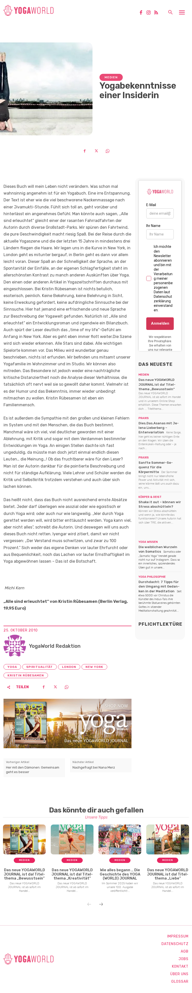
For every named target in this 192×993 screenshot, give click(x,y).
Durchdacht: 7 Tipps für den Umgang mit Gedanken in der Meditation (159, 586)
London (69, 667)
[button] (170, 13)
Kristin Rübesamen (26, 675)
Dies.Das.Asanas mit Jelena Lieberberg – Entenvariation (158, 427)
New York (94, 667)
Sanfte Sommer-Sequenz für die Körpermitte (155, 467)
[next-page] (101, 904)
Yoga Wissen (148, 542)
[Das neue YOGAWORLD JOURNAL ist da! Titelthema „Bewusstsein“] (24, 840)
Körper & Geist (150, 497)
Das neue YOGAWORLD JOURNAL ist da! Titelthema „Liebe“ (167, 874)
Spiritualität (39, 667)
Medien (111, 77)
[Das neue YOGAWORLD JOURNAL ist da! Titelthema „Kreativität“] (72, 840)
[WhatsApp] (107, 151)
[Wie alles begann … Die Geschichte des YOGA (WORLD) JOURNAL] (119, 840)
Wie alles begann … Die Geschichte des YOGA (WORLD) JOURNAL (120, 874)
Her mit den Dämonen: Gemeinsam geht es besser (32, 770)
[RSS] (158, 13)
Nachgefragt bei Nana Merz (93, 767)
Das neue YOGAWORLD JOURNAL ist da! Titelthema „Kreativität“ (72, 874)
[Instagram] (150, 13)
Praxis (143, 418)
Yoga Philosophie (152, 576)
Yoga (12, 667)
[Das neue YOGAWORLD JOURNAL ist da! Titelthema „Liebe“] (167, 840)
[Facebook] (142, 13)
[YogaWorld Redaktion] (15, 646)
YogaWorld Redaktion (54, 646)
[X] (96, 151)
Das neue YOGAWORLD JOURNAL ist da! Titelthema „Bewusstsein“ (157, 384)
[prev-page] (89, 904)
